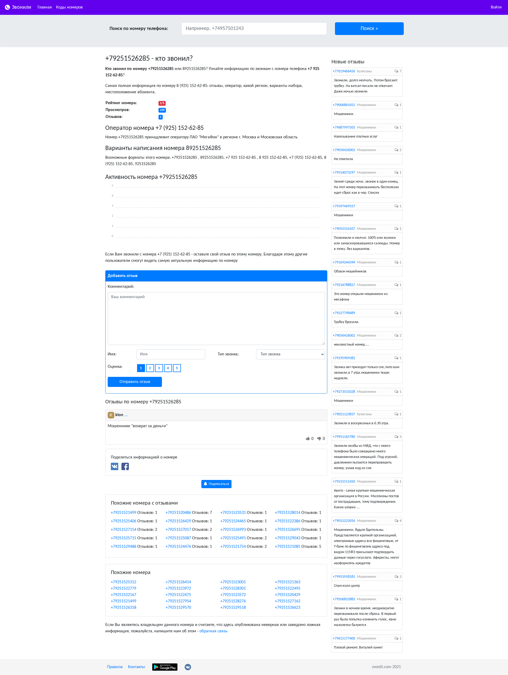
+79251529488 (123, 547)
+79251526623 (287, 608)
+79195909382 (344, 358)
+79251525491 (233, 538)
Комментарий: (121, 287)
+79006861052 (344, 105)
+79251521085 (287, 547)
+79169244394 (344, 262)
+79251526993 (233, 530)
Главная (45, 7)
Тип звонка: (228, 354)
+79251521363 (287, 582)
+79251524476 (178, 547)
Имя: (112, 354)
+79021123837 (344, 414)
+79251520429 (287, 595)
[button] (369, 28)
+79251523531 (233, 513)
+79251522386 (287, 521)
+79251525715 (123, 538)
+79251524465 (233, 521)
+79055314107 (344, 229)
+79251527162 (287, 601)
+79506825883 (344, 599)
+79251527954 (178, 601)
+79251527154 (123, 530)
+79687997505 (344, 128)
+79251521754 (233, 547)
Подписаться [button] (218, 484)
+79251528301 (233, 588)
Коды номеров (69, 7)
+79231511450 (344, 482)
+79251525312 (123, 582)
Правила (115, 667)
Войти (496, 7)
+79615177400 (344, 639)
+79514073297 (344, 173)
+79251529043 (287, 538)
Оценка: (115, 367)
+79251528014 (287, 513)
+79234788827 (344, 285)
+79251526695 (287, 530)
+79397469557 (344, 206)
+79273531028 (344, 392)
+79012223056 (344, 521)
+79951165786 (344, 437)
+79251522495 (287, 588)
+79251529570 (178, 608)
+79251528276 (233, 601)
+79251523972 (178, 588)
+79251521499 (123, 513)
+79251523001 (233, 582)
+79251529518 (233, 608)
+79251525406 (123, 521)
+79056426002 (344, 150)
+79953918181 (344, 577)
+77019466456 (344, 71)
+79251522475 (178, 595)
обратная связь (213, 631)
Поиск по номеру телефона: (139, 28)
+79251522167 (123, 595)
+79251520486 (178, 513)
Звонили (21, 7)
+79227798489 (344, 313)
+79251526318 (123, 608)
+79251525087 (178, 538)
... (126, 415)
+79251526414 (178, 582)
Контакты (136, 667)
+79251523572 (233, 595)
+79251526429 (178, 521)
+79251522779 (123, 588)
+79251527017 (178, 530)
